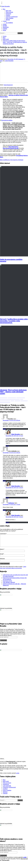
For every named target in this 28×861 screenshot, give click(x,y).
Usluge (4, 24)
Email (2, 554)
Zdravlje (5, 793)
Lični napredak (7, 786)
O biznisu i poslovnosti (12, 16)
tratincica (11, 503)
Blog (4, 9)
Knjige (4, 30)
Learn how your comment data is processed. (13, 567)
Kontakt (5, 25)
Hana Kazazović (8, 85)
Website (2, 558)
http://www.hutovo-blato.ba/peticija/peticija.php (10, 147)
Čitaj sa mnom (9, 12)
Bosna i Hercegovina (12, 160)
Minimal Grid (24, 858)
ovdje (17, 773)
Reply (4, 429)
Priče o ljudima (9, 18)
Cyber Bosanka (9, 60)
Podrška (5, 28)
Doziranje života (7, 581)
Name (2, 549)
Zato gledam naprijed (9, 582)
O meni (4, 21)
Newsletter (6, 27)
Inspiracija (8, 13)
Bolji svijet (8, 10)
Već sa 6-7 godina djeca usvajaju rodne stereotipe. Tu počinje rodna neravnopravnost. (14, 321)
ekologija (20, 160)
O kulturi (8, 15)
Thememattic (5, 860)
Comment (3, 533)
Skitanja (8, 19)
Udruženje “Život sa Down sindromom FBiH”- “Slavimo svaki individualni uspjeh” (13, 391)
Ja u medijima (9, 22)
